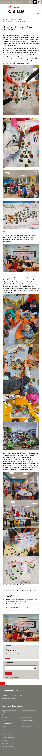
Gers (3, 729)
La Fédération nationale (8, 698)
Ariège (4, 712)
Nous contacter (7, 735)
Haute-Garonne (6, 723)
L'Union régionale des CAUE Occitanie (12, 695)
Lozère (24, 715)
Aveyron (4, 717)
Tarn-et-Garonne (26, 726)
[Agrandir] (4, 116)
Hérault (19, 19)
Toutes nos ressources (12, 677)
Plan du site (5, 743)
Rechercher (30, 2)
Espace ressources (8, 737)
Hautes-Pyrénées (26, 717)
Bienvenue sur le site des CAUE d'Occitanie (13, 2)
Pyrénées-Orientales (27, 720)
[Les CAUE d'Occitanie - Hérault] (21, 11)
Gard (3, 720)
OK (8, 673)
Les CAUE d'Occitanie (8, 19)
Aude (3, 715)
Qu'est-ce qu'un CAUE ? (8, 701)
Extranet (5, 740)
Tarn (23, 723)
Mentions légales (7, 746)
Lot (22, 712)
